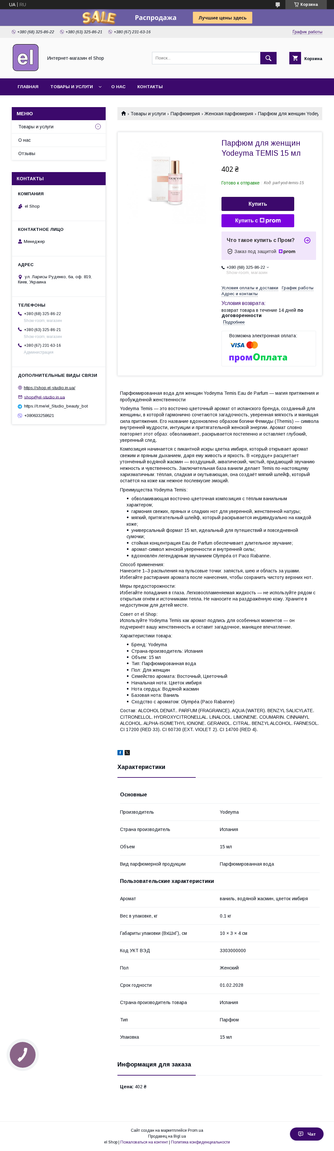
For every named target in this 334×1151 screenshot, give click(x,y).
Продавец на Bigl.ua (167, 1136)
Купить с (246, 220)
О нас (118, 86)
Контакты (150, 86)
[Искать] (268, 58)
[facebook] (120, 753)
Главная (28, 86)
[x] (127, 753)
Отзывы (26, 153)
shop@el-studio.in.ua (44, 396)
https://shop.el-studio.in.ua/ (49, 387)
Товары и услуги (71, 86)
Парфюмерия (185, 113)
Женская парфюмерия (229, 113)
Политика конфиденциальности (200, 1142)
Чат (312, 1134)
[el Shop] (25, 69)
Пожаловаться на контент (144, 1142)
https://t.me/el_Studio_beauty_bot (56, 406)
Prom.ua (195, 1130)
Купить (258, 204)
